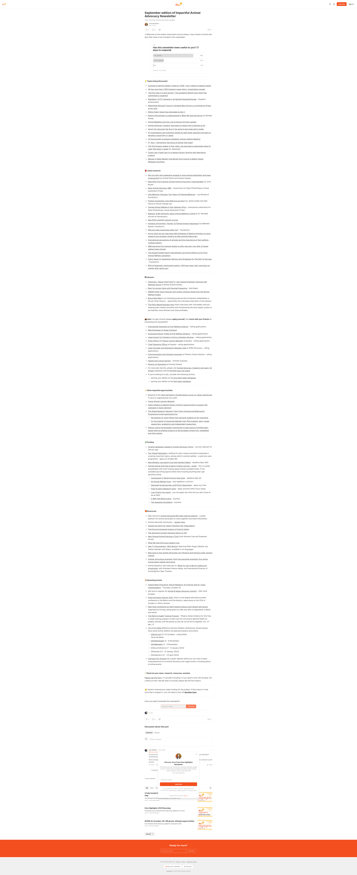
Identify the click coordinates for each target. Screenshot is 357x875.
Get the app (187, 866)
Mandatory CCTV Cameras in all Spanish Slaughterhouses (172, 99)
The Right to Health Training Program (163, 616)
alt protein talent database (185, 378)
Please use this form (153, 678)
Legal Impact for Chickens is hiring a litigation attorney (171, 337)
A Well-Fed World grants (161, 499)
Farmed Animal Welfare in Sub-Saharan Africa (167, 207)
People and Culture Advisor (159, 361)
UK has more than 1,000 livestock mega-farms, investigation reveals (176, 89)
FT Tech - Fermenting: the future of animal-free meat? (170, 143)
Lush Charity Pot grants (161, 492)
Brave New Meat (155, 298)
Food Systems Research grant (163, 489)
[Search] (330, 4)
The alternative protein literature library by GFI (167, 533)
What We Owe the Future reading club (164, 543)
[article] (178, 812)
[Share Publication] (334, 4)
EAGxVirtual (156, 634)
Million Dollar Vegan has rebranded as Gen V (166, 112)
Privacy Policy (192, 790)
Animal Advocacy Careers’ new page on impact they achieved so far (176, 126)
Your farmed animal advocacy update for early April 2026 (163, 824)
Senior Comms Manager (173, 341)
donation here (190, 692)
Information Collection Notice (178, 790)
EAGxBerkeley (157, 644)
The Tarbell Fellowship (157, 453)
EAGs (159, 628)
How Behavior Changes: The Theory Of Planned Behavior (171, 194)
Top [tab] (147, 788)
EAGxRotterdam (157, 641)
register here (179, 522)
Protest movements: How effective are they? (166, 201)
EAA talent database (182, 381)
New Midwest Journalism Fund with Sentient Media (169, 462)
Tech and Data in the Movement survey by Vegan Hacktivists (186, 395)
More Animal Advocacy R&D (159, 188)
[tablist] (153, 733)
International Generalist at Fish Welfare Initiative (168, 327)
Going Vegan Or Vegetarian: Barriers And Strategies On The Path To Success (180, 259)
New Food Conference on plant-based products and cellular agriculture (178, 607)
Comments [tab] (149, 732)
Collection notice (191, 862)
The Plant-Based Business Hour (161, 305)
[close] (196, 754)
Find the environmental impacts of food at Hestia (168, 529)
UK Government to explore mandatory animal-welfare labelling (174, 139)
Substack (169, 871)
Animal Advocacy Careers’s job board (193, 368)
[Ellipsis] (211, 749)
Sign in (351, 4)
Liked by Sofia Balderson (157, 752)
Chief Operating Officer (158, 344)
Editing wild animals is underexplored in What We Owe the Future (175, 116)
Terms (183, 862)
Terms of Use (187, 788)
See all (148, 834)
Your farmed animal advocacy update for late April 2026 (163, 798)
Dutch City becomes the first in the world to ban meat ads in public (176, 129)
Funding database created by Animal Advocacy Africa (170, 447)
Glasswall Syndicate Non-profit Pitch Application (171, 485)
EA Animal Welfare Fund (161, 482)
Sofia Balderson (154, 23)
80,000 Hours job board (180, 371)
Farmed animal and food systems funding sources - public (172, 466)
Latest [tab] (152, 788)
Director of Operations (157, 364)
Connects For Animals (157, 659)
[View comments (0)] (162, 803)
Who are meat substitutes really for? (163, 230)
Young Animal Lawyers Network (161, 401)
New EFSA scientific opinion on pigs (163, 220)
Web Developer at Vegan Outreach (162, 330)
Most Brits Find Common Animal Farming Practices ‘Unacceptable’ (176, 182)
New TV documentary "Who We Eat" (163, 546)
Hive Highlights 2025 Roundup (158, 808)
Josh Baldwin (153, 750)
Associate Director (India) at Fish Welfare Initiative (169, 334)
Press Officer (153, 341)
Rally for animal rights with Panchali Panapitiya (167, 288)
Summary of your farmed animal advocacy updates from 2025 (165, 811)
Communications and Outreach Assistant (165, 354)
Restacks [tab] (157, 732)
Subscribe (341, 4)
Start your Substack (173, 866)
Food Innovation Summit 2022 (160, 598)
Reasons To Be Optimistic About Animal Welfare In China (171, 214)
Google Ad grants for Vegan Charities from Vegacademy (171, 526)
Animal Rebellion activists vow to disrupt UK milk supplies (172, 122)
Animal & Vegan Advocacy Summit (182, 591)
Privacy (178, 862)
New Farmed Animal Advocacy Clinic (163, 536)
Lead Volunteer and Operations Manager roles (167, 348)
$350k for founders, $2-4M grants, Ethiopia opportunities (169, 821)
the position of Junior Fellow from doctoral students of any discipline (179, 418)
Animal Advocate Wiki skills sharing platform (179, 516)
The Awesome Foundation (161, 502)
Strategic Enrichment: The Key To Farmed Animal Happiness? (173, 224)
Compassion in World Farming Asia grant (168, 478)
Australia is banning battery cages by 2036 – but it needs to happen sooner (179, 86)
